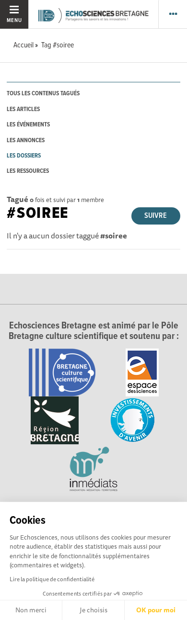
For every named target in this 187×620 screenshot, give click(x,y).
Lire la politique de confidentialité (52, 579)
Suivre (155, 216)
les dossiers (24, 156)
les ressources (28, 171)
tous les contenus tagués (43, 94)
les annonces (26, 140)
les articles (23, 109)
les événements (28, 125)
